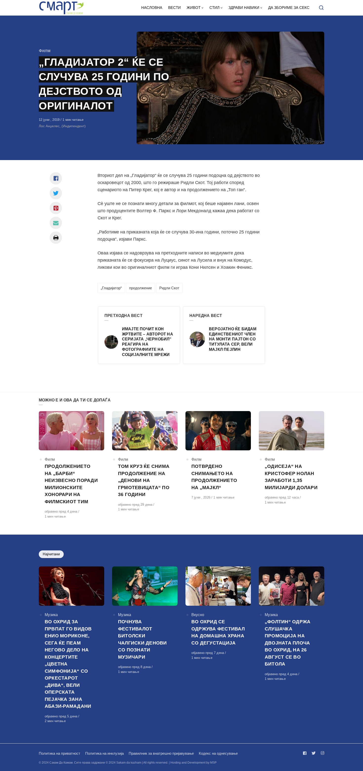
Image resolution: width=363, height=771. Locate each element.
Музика (51, 615)
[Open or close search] (321, 8)
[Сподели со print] (56, 237)
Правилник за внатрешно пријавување (161, 753)
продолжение (140, 288)
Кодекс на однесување (218, 753)
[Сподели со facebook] (56, 178)
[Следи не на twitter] (314, 753)
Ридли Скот (169, 288)
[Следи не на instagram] (321, 753)
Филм (44, 50)
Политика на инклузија (104, 753)
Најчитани (51, 554)
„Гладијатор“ (111, 288)
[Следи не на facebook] (305, 753)
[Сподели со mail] (56, 223)
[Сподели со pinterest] (56, 208)
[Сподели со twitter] (56, 193)
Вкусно (197, 615)
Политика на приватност (59, 753)
